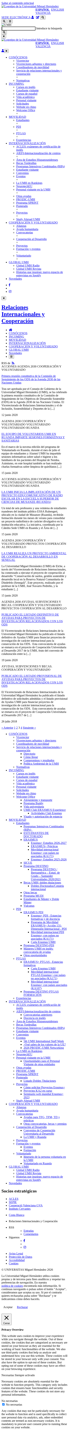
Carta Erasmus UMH (43, 942)
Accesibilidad (17, 1260)
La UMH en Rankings (29, 182)
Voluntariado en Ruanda (38, 1163)
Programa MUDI (33, 895)
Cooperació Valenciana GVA (26, 1205)
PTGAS (21, 133)
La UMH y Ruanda (35, 1137)
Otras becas (30, 892)
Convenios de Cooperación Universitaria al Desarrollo (39, 1132)
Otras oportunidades (35, 955)
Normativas (23, 80)
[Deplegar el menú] (11, 357)
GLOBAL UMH (19, 262)
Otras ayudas (23, 196)
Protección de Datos (20, 1256)
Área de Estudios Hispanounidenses (37, 159)
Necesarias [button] (8, 1375)
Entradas (29, 1230)
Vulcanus (29, 905)
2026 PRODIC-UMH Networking (44, 1047)
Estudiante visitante (27, 90)
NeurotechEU (24, 186)
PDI (18, 126)
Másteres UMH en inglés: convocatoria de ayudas (38, 950)
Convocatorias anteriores (38, 1014)
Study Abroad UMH (28, 219)
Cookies (13, 1263)
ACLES (13, 1198)
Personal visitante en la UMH (33, 189)
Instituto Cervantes (20, 1208)
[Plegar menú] (6, 51)
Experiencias (23, 140)
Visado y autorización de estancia (43, 816)
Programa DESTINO (36, 866)
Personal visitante (26, 100)
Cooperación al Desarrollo (31, 239)
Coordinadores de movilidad (32, 67)
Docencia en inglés (35, 1018)
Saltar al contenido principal (17, 3)
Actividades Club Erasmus (46, 813)
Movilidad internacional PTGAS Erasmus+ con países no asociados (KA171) (48, 975)
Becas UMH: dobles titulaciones (42, 882)
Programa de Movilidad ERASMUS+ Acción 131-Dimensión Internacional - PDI (49, 925)
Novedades (15, 278)
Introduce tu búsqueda (49, 28)
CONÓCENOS (18, 57)
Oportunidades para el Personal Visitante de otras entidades (42, 1062)
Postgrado (22, 206)
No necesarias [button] (9, 1400)
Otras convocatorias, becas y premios (45, 1123)
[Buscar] (4, 32)
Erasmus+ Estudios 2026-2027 (49, 842)
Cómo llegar (31, 757)
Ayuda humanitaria (27, 229)
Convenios (22, 173)
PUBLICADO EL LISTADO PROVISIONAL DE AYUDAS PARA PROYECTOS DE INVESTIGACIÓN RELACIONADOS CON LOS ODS (32, 680)
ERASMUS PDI (33, 912)
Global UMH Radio (28, 265)
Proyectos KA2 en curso (38, 1090)
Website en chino (26, 106)
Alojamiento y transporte (38, 800)
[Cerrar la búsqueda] (3, 36)
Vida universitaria (34, 806)
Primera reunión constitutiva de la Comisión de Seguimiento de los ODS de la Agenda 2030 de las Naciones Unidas (30, 379)
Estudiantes (22, 120)
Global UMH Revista (28, 268)
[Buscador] (42, 17)
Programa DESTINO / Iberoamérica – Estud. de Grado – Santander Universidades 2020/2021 (46, 874)
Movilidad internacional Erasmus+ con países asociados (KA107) (49, 985)
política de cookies (12, 1285)
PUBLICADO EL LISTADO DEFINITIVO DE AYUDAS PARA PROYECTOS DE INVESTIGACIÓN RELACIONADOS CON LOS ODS (32, 619)
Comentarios (31, 1234)
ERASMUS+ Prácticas (44, 846)
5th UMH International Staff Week (44, 1041)
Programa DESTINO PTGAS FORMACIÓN (41, 993)
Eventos (21, 176)
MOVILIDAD (17, 116)
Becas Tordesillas (26, 163)
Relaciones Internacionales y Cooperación (23, 314)
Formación (30, 1150)
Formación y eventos (28, 249)
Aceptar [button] (8, 1307)
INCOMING (16, 83)
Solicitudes (22, 103)
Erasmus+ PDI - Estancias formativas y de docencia (46, 917)
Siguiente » (29, 727)
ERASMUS (31, 839)
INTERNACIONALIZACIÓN (27, 143)
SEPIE (13, 1202)
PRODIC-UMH (25, 199)
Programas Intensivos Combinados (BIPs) (40, 166)
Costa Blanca (16, 1215)
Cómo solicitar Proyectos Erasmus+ (44, 1087)
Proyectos (22, 212)
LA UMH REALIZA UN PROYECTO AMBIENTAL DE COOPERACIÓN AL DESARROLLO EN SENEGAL (33, 556)
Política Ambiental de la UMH (41, 763)
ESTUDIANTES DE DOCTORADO (36, 834)
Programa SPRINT (27, 202)
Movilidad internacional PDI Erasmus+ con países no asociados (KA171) (47, 935)
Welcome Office (25, 110)
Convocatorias (24, 232)
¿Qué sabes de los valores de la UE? (45, 1044)
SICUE (28, 862)
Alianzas (21, 225)
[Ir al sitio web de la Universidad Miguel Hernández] (30, 6)
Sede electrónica (16, 17)
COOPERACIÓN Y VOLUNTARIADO (33, 222)
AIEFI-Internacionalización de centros (38, 153)
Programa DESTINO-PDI (39, 945)
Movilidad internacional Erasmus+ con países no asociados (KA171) (45, 853)
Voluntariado (23, 255)
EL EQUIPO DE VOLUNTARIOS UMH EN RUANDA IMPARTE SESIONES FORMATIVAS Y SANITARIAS (33, 437)
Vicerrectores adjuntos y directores (36, 64)
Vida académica (25, 97)
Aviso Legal (16, 1253)
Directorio (29, 753)
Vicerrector (22, 60)
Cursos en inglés (25, 87)
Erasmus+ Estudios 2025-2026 (49, 859)
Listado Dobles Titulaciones (40, 1080)
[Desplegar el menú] (10, 21)
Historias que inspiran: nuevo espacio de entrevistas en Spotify (39, 274)
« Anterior (7, 727)
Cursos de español (26, 93)
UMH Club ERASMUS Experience (45, 809)
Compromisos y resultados (39, 760)
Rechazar (22, 1307)
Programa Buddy (33, 803)
